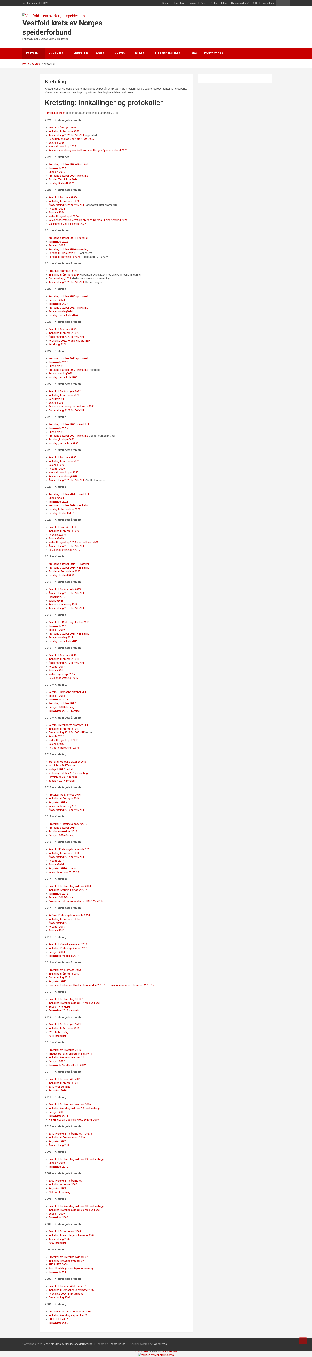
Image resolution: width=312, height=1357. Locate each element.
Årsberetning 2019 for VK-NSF (67, 546)
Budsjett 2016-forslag (61, 835)
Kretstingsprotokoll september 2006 (70, 1311)
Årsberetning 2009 (59, 1145)
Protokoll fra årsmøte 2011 (65, 1079)
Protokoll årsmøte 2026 (63, 127)
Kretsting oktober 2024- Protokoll (68, 238)
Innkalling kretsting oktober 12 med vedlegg (74, 1003)
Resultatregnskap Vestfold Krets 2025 (71, 139)
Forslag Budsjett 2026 (61, 183)
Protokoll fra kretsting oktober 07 (68, 1257)
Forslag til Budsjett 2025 (63, 253)
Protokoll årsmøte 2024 (63, 270)
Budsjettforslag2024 (61, 311)
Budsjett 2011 (57, 1112)
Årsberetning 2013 (59, 922)
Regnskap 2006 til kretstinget (66, 1293)
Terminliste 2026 (58, 168)
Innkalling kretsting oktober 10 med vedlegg (74, 1108)
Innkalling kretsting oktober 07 (66, 1260)
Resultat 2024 (57, 208)
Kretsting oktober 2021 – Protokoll (69, 424)
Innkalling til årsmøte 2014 (64, 919)
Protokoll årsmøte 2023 (63, 329)
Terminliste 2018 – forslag (64, 711)
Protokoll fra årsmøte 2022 (65, 391)
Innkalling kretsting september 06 (68, 1315)
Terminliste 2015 (58, 893)
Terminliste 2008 (58, 1272)
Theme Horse (117, 1344)
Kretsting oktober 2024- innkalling (68, 249)
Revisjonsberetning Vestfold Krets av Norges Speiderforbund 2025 (88, 150)
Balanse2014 (56, 864)
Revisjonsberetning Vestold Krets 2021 (71, 406)
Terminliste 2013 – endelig (64, 1010)
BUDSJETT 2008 (58, 1264)
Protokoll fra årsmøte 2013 (65, 970)
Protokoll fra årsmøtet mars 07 (67, 1286)
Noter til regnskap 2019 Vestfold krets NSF (74, 542)
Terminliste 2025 (58, 241)
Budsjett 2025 (57, 245)
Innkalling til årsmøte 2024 (64, 274)
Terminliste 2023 (58, 362)
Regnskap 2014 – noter (62, 868)
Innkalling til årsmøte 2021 (64, 461)
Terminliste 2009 (58, 1217)
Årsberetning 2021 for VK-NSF (67, 410)
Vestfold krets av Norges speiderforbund (68, 1344)
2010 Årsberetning (59, 1086)
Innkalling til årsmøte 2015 (64, 853)
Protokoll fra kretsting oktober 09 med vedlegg (76, 1159)
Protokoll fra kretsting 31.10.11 (67, 999)
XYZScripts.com (169, 1352)
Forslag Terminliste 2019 (63, 641)
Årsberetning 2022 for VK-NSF (67, 336)
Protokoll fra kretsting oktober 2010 (70, 1104)
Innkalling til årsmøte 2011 (64, 1083)
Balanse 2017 (56, 670)
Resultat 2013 (57, 926)
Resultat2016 (56, 736)
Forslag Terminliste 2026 (63, 179)
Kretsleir (192, 3)
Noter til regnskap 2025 (62, 146)
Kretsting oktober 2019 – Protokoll (69, 564)
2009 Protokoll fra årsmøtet (65, 1180)
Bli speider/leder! (240, 3)
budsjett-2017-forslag (62, 780)
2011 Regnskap (58, 1035)
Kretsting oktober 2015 (62, 827)
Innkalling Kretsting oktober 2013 (68, 948)
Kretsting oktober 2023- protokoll (68, 296)
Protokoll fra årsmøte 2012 (65, 1024)
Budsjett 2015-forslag (61, 897)
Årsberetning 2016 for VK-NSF (67, 732)
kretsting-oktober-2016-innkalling (68, 773)
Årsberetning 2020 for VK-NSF (67, 480)
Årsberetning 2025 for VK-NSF (67, 135)
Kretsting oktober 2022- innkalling (68, 369)
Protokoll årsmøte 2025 (63, 197)
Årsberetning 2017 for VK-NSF (67, 662)
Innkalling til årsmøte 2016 (64, 798)
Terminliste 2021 (58, 501)
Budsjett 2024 (57, 300)
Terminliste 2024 (58, 303)
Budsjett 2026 (57, 172)
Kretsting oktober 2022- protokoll (68, 358)
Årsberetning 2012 (59, 977)
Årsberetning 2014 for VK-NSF (67, 857)
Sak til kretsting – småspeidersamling (71, 1268)
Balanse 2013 (56, 930)
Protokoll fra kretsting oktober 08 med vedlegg (76, 1206)
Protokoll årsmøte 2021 (63, 457)
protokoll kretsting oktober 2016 (67, 761)
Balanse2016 (56, 744)
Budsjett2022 (56, 432)
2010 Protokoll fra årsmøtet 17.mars (70, 1133)
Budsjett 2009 (57, 1213)
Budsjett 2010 (57, 1163)
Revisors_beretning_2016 (64, 747)
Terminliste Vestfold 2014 (64, 955)
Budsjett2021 (56, 498)
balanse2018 (56, 600)
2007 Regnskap (58, 1243)
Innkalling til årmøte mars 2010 (67, 1137)
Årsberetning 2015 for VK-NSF (67, 809)
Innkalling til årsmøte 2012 (64, 1028)
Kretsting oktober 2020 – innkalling (69, 505)
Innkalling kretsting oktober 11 (66, 1057)
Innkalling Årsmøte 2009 (63, 1184)
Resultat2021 (56, 399)
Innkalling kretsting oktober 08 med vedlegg (74, 1210)
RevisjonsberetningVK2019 (64, 549)
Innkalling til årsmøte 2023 (64, 333)
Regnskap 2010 (58, 1090)
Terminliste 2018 (58, 699)
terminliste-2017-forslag (63, 777)
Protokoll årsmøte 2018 (63, 655)
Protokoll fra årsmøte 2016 (65, 794)
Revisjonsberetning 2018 (63, 604)
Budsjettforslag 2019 (61, 637)
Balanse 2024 (56, 212)
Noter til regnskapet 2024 (63, 216)
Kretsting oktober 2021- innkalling (68, 435)
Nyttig (214, 3)
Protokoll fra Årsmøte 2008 (65, 1231)
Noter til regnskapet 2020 (63, 472)
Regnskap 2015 (58, 802)
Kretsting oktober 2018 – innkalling (69, 633)
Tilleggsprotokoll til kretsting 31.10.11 (70, 1053)
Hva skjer (179, 3)
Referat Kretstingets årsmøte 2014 (69, 915)
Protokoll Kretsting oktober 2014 (68, 944)
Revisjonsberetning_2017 (63, 678)
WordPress (160, 1344)
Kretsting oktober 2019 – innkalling (69, 567)
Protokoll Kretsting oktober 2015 (68, 824)
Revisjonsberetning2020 (63, 476)
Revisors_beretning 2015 (63, 806)
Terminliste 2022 (58, 428)
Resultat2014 (56, 860)
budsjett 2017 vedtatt (61, 769)
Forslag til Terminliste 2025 (64, 256)
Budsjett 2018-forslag (61, 707)
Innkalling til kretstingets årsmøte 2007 (71, 1290)
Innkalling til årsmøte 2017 (64, 728)
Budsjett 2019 (57, 629)
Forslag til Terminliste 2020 (64, 571)
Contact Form (141, 1352)
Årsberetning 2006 (59, 1297)
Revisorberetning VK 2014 (64, 872)
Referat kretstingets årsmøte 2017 (69, 725)
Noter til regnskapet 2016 (63, 740)
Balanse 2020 (56, 465)
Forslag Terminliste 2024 (63, 315)
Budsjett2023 (56, 366)
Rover (204, 3)
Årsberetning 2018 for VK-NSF (67, 593)
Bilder (224, 3)
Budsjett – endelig (59, 1006)
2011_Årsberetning (58, 1032)
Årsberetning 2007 (59, 1239)
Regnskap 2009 (58, 1141)
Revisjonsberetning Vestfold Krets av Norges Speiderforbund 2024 (88, 220)
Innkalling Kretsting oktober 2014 (68, 890)
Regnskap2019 (57, 534)
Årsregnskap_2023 (60, 278)
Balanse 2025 (56, 142)
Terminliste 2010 (58, 1166)
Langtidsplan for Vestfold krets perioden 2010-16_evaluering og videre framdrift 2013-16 (101, 985)
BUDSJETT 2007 (58, 1319)
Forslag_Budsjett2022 (62, 439)
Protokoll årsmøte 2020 (63, 527)
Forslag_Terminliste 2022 (64, 443)
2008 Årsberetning (59, 1192)
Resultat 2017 (57, 666)
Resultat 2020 (57, 468)
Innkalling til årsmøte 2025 (64, 201)
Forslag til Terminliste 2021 (64, 509)
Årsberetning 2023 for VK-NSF (67, 282)
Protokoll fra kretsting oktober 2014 (70, 886)
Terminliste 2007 (58, 1323)
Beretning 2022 (57, 344)
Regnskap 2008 (58, 1188)
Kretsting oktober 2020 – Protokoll (69, 494)
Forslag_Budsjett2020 (62, 575)
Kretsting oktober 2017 (62, 703)
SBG (255, 3)
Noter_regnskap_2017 (62, 674)
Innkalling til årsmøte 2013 (64, 973)
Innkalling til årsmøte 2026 (64, 131)
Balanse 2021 (56, 402)
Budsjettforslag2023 (61, 373)
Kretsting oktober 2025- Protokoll (68, 164)
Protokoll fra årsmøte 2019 (65, 589)
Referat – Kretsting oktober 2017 (68, 692)
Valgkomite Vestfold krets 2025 (67, 223)
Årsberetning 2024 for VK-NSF (67, 205)
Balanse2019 (56, 538)
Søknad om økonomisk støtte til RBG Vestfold (76, 901)
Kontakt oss (268, 3)
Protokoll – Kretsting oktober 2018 (69, 622)
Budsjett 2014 (57, 952)
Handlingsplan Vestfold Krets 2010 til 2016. (74, 1119)
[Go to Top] (303, 1340)
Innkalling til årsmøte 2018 (64, 659)
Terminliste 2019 (58, 626)
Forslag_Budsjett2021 (62, 513)
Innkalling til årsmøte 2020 (64, 531)
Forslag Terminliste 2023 (63, 377)
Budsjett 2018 (57, 695)
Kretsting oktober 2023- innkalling (68, 307)
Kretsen (166, 3)
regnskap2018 (57, 596)
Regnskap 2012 (58, 981)
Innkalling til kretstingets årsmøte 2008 (71, 1235)
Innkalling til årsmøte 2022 (64, 395)
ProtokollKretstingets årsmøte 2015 (70, 849)
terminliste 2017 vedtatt (63, 765)
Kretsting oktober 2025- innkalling (68, 175)
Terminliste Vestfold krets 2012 (67, 1065)
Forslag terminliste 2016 (63, 831)
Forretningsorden (55, 112)
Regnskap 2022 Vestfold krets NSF (69, 340)
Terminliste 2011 (58, 1115)
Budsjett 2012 (57, 1061)
